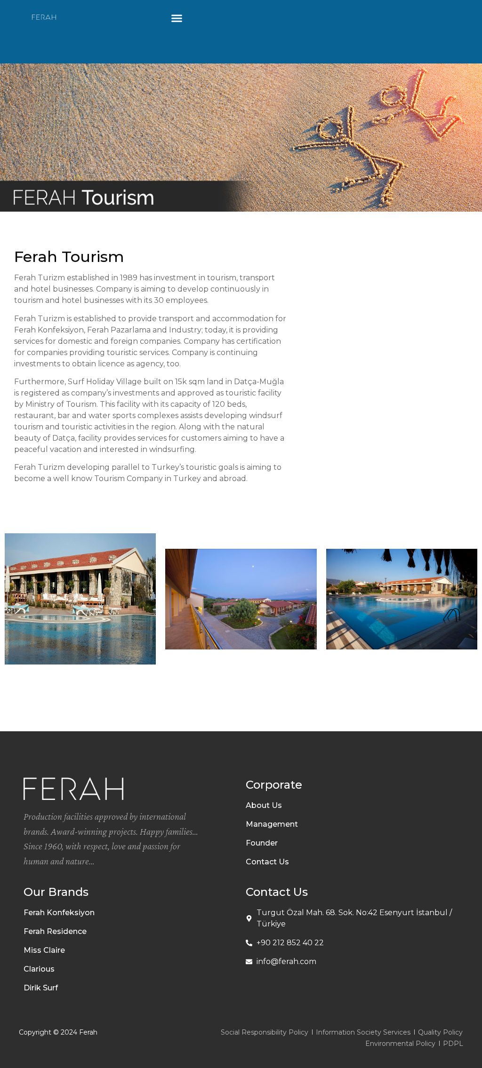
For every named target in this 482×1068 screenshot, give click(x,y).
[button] (177, 18)
